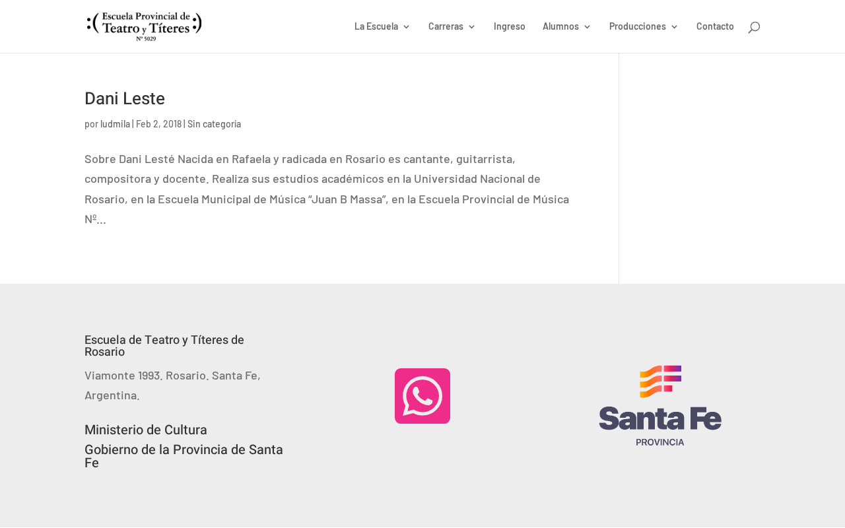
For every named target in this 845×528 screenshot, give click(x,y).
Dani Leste (124, 99)
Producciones (637, 27)
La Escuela (376, 27)
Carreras (445, 27)
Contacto (715, 27)
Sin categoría (214, 123)
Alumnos (561, 27)
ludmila (115, 123)
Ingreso (509, 27)
